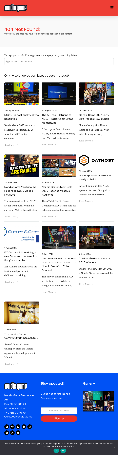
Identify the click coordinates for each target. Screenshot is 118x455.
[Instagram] (29, 426)
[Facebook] (24, 426)
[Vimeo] (18, 426)
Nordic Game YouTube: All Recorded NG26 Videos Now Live (20, 191)
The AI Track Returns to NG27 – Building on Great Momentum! (57, 119)
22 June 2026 (48, 182)
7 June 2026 (85, 254)
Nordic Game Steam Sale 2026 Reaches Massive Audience (57, 191)
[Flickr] (6, 432)
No (63, 451)
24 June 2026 (85, 110)
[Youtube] (12, 426)
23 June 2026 (10, 182)
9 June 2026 (47, 254)
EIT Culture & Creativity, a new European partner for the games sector (20, 256)
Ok (56, 451)
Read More (10, 145)
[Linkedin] (6, 426)
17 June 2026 (85, 171)
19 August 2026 (11, 110)
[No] (114, 447)
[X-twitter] (12, 432)
